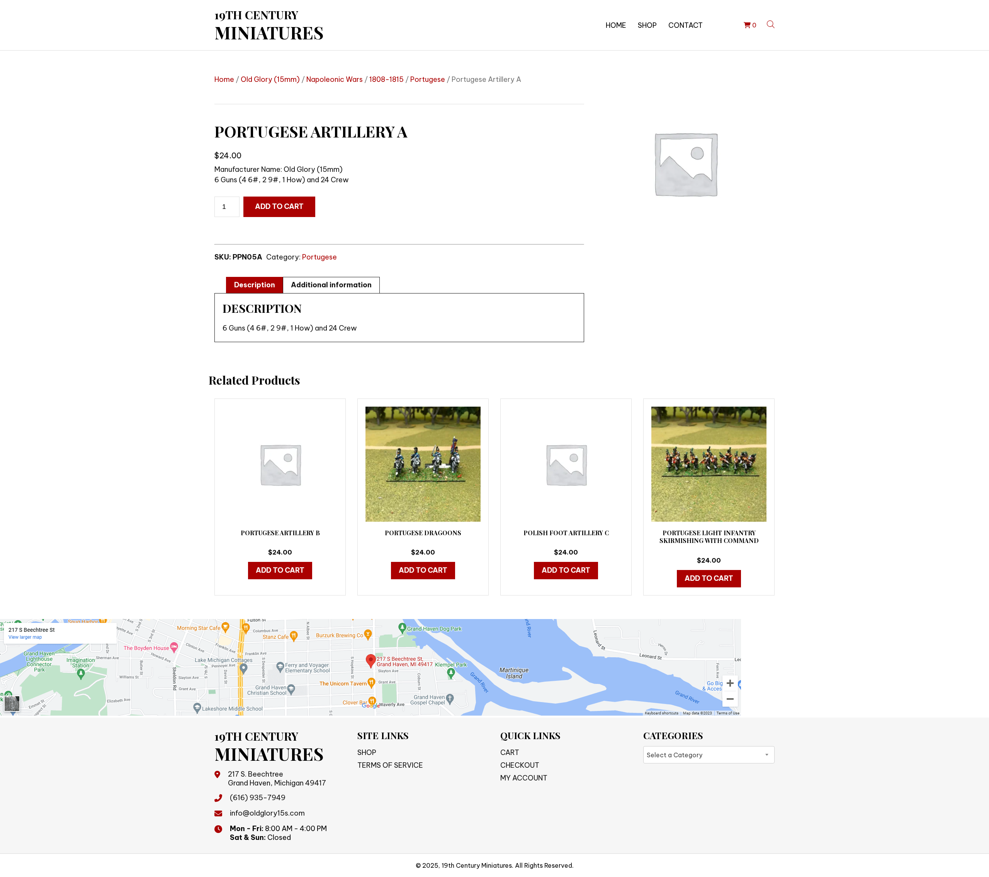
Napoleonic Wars (334, 79)
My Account (523, 778)
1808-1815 (386, 79)
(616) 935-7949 (257, 797)
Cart (509, 752)
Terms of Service (390, 765)
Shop (647, 25)
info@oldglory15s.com (267, 813)
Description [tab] (254, 284)
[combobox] (709, 754)
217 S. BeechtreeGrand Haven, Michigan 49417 (277, 778)
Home (616, 25)
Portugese (427, 79)
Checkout (519, 765)
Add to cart (279, 206)
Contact (685, 25)
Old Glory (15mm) (270, 79)
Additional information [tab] (331, 284)
